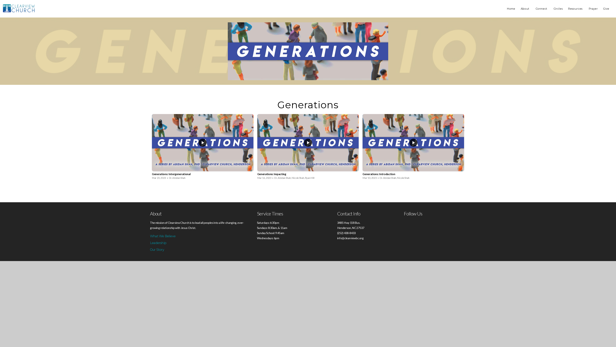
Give (606, 8)
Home (511, 8)
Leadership (158, 243)
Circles (558, 8)
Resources (575, 8)
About (525, 8)
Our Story (157, 250)
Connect (542, 8)
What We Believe (162, 236)
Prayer (593, 8)
